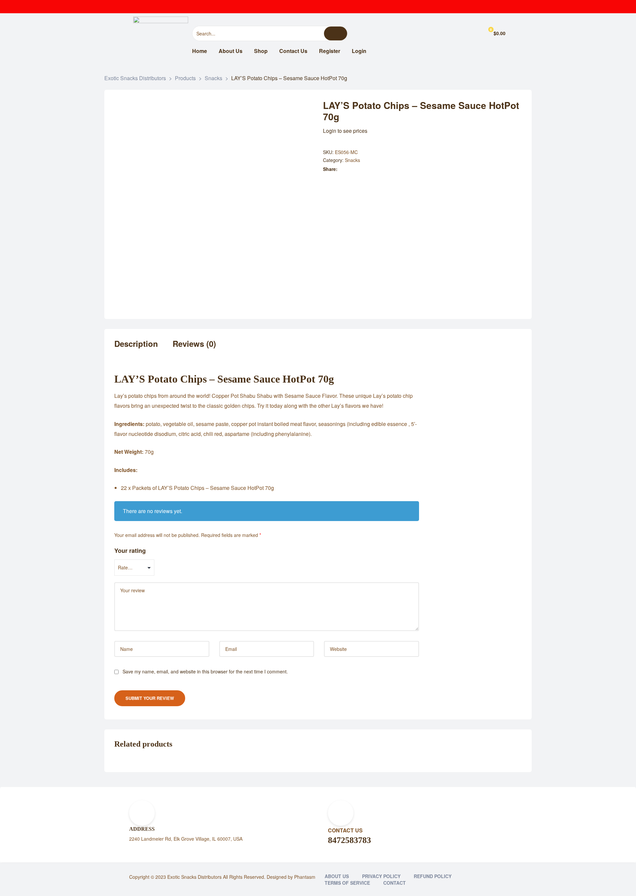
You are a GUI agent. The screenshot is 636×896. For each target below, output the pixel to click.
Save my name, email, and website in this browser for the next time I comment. (205, 671)
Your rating (130, 550)
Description (136, 344)
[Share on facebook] (342, 169)
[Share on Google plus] (369, 169)
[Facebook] (460, 6)
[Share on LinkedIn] (355, 169)
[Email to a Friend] (383, 169)
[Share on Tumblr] (362, 169)
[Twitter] (473, 6)
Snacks (352, 160)
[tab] (136, 348)
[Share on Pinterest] (376, 169)
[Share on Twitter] (348, 169)
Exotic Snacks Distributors (194, 876)
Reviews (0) (194, 344)
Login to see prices (345, 130)
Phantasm (304, 876)
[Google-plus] (500, 6)
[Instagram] (487, 6)
